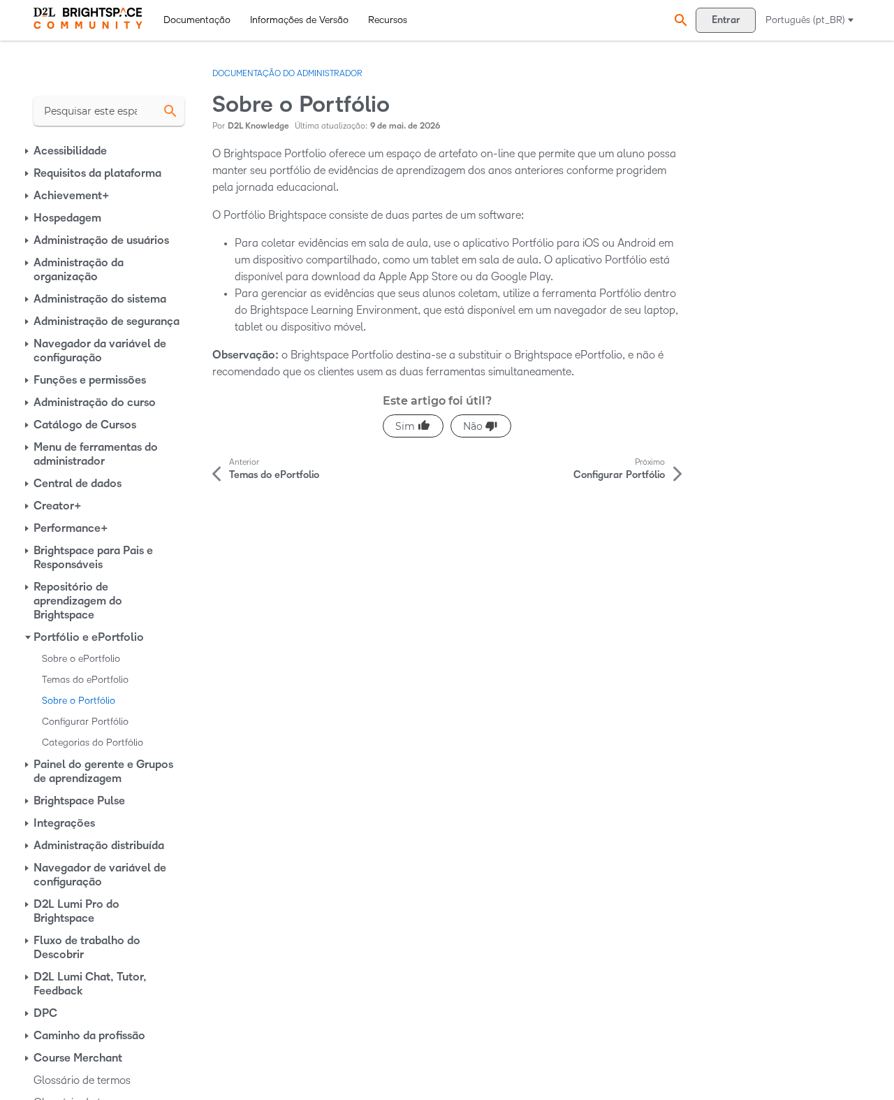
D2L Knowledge (258, 126)
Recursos (387, 20)
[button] (678, 20)
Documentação (196, 20)
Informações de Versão (299, 20)
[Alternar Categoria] (28, 151)
